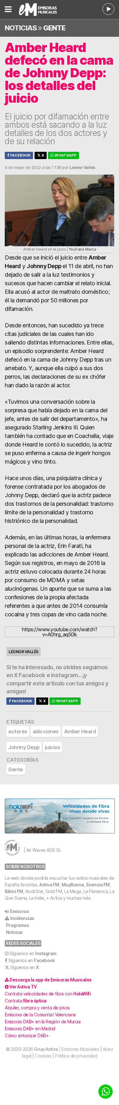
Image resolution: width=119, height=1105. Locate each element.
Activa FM (49, 884)
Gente (54, 28)
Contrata (26, 1000)
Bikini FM (14, 891)
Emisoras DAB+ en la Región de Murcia (42, 1021)
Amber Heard (80, 731)
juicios (52, 747)
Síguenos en (33, 953)
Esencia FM (98, 884)
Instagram (64, 675)
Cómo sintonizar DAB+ (27, 1035)
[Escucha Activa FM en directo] (108, 9)
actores (17, 731)
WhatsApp (65, 155)
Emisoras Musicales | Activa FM (42, 9)
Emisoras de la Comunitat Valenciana (40, 1014)
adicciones (46, 731)
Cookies (43, 1055)
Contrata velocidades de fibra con (47, 993)
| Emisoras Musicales (66, 1049)
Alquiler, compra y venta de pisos (37, 1007)
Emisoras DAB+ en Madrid (30, 1028)
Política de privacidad (76, 1055)
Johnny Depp (24, 747)
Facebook (19, 155)
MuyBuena (73, 884)
